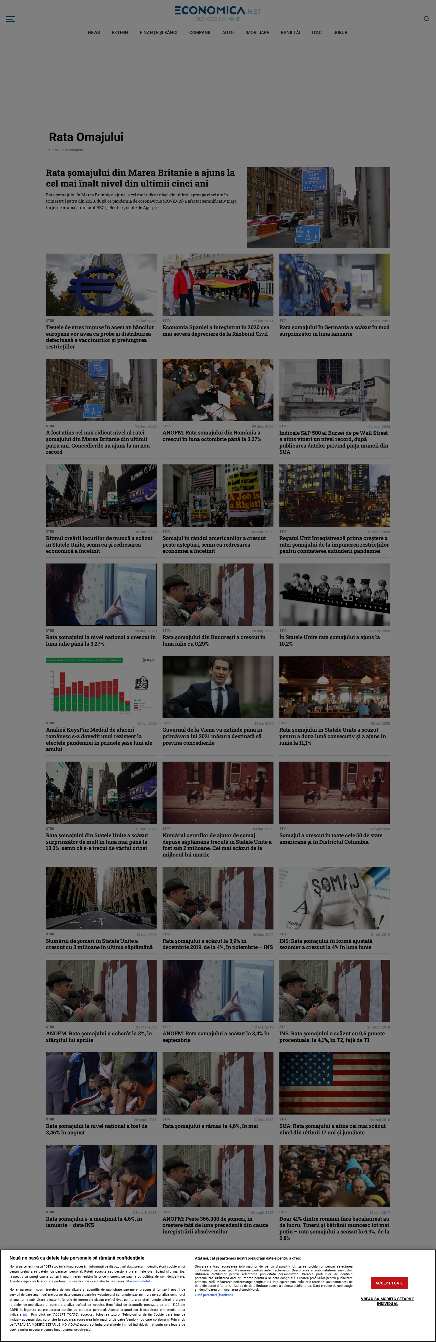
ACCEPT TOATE (389, 1283)
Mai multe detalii (139, 1281)
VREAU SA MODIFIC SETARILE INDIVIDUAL (387, 1301)
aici (25, 1314)
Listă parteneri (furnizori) (214, 1295)
